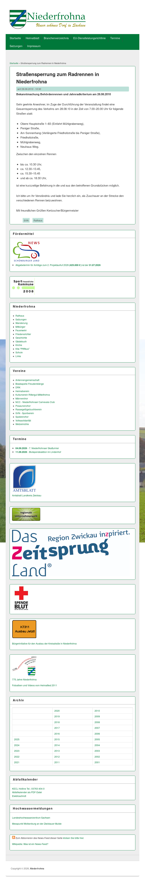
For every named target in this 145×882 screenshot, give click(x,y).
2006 (97, 733)
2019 (57, 716)
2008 (97, 722)
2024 (16, 745)
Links (18, 356)
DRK (17, 387)
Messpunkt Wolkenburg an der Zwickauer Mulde (37, 823)
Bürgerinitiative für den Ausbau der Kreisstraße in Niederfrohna (44, 643)
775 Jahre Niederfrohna (24, 679)
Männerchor (21, 398)
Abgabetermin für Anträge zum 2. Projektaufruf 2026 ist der (58, 265)
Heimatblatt (32, 38)
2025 (16, 739)
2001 (97, 762)
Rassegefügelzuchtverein (28, 409)
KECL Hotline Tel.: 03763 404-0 (28, 788)
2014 (57, 745)
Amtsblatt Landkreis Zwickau (26, 495)
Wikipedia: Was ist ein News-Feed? (30, 843)
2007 (97, 727)
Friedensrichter (23, 334)
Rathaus (38, 220)
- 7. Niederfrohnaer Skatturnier (37, 448)
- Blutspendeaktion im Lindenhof (38, 451)
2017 (57, 727)
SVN (26, 220)
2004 (97, 745)
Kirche (18, 345)
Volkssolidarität (23, 420)
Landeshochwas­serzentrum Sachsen (31, 817)
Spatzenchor (22, 416)
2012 (57, 756)
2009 (97, 716)
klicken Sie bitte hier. (73, 837)
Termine (115, 38)
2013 (57, 750)
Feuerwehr (21, 330)
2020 (57, 710)
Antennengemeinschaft (27, 380)
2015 (57, 739)
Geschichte (21, 337)
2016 (57, 733)
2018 (57, 722)
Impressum (34, 46)
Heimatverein (22, 391)
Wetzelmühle (22, 424)
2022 (16, 756)
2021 (16, 762)
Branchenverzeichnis (56, 38)
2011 (57, 762)
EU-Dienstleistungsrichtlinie (89, 38)
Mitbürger (20, 326)
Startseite (15, 38)
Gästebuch (21, 341)
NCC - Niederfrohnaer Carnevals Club (35, 402)
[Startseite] (48, 28)
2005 (97, 739)
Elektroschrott (19, 795)
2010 (97, 710)
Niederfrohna (37, 868)
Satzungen (16, 46)
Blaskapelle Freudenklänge (29, 383)
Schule (19, 352)
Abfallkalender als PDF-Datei (27, 792)
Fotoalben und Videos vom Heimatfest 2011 (34, 685)
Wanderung (21, 322)
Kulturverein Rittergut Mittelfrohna (32, 394)
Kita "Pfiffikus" (22, 348)
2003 (97, 750)
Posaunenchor (23, 405)
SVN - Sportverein (24, 413)
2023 (16, 750)
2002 (97, 756)
